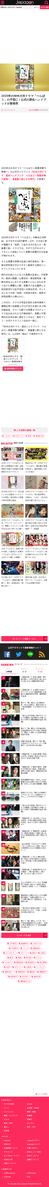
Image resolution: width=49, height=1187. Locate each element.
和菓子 (29, 1119)
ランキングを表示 (23, 935)
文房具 (28, 967)
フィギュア (40, 967)
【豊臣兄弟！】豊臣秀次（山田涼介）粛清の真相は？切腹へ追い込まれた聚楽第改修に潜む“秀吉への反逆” (34, 834)
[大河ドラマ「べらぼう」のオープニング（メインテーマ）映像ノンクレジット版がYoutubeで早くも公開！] (12, 511)
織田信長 (19, 962)
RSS (42, 654)
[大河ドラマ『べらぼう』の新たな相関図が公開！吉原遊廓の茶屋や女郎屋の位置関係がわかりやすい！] (12, 454)
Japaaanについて (33, 1144)
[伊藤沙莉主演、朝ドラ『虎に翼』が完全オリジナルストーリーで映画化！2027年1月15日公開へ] (10, 746)
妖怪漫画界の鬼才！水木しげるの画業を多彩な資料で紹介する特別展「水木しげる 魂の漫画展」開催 (34, 781)
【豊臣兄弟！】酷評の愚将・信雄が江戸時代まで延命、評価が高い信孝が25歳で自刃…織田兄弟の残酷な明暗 (34, 770)
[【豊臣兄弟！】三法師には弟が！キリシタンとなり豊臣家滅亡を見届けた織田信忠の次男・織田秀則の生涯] (10, 695)
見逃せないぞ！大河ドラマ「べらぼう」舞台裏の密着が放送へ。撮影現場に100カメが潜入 (36, 467)
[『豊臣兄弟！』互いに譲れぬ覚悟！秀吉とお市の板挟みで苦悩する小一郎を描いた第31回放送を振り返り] (10, 862)
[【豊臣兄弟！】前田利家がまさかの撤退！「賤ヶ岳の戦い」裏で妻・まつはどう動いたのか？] (10, 874)
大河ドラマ (19, 436)
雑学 (34, 953)
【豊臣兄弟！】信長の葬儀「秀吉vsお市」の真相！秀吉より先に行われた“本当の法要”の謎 (34, 756)
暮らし (6, 1127)
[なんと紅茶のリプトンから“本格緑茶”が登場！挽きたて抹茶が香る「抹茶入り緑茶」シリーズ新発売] (10, 887)
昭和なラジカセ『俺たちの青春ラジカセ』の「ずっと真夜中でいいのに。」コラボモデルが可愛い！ (33, 794)
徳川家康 (42, 962)
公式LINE (30, 654)
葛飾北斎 (37, 976)
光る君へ (25, 976)
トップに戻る (42, 1094)
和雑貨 (29, 1115)
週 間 (24, 670)
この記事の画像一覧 (25, 430)
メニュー (2, 3)
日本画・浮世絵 (33, 1108)
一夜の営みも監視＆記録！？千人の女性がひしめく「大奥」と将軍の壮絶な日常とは (33, 910)
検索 (46, 3)
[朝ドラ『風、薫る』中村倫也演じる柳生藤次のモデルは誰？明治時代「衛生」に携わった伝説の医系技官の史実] (10, 733)
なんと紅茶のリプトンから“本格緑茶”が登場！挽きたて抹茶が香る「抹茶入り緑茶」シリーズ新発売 (34, 884)
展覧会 (32, 972)
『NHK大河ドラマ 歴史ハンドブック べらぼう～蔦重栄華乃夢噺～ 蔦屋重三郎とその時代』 (23, 175)
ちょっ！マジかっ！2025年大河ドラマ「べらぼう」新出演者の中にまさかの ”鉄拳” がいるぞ (36, 553)
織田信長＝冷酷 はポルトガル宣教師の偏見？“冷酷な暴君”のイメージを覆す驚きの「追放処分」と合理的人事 (34, 898)
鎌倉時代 (42, 972)
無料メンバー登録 (34, 1152)
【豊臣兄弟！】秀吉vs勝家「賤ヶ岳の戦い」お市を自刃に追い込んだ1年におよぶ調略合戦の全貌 (34, 679)
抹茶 (8, 967)
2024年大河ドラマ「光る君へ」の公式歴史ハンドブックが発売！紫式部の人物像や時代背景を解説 (12, 495)
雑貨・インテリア (11, 1115)
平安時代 (14, 948)
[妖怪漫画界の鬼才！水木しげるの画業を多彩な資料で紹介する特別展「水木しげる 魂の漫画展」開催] (10, 785)
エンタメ (30, 1123)
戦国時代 (24, 943)
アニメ (25, 948)
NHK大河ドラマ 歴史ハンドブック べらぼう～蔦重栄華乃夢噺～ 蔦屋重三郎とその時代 (12, 361)
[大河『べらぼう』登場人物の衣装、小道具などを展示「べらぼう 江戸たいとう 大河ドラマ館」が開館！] (12, 540)
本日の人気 (8, 1159)
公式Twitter (19, 654)
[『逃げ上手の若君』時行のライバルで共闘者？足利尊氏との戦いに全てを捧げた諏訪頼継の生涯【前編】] (10, 720)
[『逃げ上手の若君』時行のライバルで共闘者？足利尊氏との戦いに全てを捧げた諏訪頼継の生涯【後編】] (10, 810)
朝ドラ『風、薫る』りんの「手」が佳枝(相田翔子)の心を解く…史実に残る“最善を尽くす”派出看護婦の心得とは (34, 924)
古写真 (6, 1130)
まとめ (29, 1104)
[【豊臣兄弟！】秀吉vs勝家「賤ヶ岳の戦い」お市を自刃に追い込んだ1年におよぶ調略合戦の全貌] (10, 682)
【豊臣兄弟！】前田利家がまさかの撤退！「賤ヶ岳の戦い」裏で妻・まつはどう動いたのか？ (33, 871)
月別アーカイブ (33, 1155)
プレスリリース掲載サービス (24, 638)
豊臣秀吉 (21, 972)
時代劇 (28, 957)
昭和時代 (13, 976)
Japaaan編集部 (33, 110)
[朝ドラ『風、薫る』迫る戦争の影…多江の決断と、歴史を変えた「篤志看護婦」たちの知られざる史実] (10, 708)
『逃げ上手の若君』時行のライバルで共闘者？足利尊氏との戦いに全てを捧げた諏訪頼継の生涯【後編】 (33, 808)
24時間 (9, 670)
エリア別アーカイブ (11, 1155)
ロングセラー (10, 953)
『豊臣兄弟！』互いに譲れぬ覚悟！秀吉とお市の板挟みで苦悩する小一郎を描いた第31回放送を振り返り (34, 859)
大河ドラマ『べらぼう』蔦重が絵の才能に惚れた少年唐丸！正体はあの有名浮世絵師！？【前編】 (36, 524)
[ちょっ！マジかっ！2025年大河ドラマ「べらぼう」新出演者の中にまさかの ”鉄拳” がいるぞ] (36, 540)
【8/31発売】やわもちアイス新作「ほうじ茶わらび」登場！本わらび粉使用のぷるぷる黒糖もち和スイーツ (33, 847)
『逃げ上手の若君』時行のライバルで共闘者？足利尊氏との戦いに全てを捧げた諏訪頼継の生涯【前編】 (33, 718)
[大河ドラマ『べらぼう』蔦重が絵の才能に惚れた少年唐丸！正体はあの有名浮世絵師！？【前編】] (36, 511)
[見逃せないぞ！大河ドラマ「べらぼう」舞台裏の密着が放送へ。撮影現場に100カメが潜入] (36, 454)
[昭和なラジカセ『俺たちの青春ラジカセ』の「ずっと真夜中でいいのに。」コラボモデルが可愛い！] (10, 797)
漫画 (19, 957)
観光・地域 (8, 1123)
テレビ (38, 957)
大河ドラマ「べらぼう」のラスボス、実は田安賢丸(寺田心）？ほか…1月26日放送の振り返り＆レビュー (36, 495)
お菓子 (42, 953)
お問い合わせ (32, 1148)
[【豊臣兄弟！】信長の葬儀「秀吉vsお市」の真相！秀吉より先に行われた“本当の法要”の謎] (10, 759)
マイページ (8, 1152)
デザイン (18, 967)
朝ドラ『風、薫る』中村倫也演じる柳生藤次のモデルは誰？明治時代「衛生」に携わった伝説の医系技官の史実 (33, 731)
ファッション (9, 1111)
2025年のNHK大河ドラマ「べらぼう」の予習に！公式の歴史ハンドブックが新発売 (23, 99)
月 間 (40, 670)
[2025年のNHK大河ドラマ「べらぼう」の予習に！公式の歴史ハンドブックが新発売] (24, 78)
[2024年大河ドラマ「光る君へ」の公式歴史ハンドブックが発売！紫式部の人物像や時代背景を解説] (12, 483)
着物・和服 (31, 1111)
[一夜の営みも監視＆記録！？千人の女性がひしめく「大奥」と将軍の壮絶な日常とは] (10, 913)
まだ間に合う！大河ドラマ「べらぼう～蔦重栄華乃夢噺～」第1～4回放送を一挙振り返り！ (12, 581)
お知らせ (7, 1144)
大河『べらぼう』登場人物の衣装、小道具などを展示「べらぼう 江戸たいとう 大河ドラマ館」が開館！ (12, 553)
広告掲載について (11, 1148)
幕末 (11, 957)
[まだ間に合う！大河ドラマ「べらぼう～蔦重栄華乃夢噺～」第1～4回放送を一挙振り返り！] (12, 568)
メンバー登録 (44, 7)
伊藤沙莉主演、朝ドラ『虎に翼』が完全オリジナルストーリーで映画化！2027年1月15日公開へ (33, 743)
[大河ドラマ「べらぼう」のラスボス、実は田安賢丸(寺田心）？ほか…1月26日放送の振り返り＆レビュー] (36, 483)
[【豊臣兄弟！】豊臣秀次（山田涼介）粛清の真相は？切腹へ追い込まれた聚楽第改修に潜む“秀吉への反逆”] (10, 836)
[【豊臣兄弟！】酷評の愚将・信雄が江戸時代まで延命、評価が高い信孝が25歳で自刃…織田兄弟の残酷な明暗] (10, 772)
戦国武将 (36, 948)
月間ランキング (10, 1163)
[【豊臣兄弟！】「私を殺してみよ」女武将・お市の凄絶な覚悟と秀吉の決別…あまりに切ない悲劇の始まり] (10, 823)
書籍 (29, 436)
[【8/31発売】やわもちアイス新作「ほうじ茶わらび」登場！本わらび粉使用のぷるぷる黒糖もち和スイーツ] (10, 849)
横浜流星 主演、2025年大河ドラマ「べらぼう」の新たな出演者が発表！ (36, 580)
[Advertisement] (24, 36)
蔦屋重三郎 (40, 436)
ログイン (36, 7)
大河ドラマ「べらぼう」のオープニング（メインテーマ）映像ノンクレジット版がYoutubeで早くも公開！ (12, 524)
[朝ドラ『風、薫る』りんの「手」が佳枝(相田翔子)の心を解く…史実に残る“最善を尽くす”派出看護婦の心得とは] (10, 926)
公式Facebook (7, 654)
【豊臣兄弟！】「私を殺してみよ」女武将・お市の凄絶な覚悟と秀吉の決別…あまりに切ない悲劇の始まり (34, 821)
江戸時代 (13, 943)
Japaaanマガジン (33, 1140)
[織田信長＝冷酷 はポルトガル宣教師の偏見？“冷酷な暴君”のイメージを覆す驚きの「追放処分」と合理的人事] (10, 900)
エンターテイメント (8, 110)
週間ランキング (33, 1159)
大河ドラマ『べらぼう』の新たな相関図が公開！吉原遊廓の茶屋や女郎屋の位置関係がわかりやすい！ (12, 467)
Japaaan (24, 2)
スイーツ (24, 953)
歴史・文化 (31, 1127)
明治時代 (31, 962)
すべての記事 (9, 1104)
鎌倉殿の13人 (25, 981)
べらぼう (7, 436)
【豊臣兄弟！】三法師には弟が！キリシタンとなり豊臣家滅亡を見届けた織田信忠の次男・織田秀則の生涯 (33, 693)
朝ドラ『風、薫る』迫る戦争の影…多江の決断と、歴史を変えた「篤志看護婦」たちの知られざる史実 (33, 705)
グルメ (6, 1119)
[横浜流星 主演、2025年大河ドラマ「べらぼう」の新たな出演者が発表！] (36, 568)
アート (6, 1108)
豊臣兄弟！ (9, 972)
